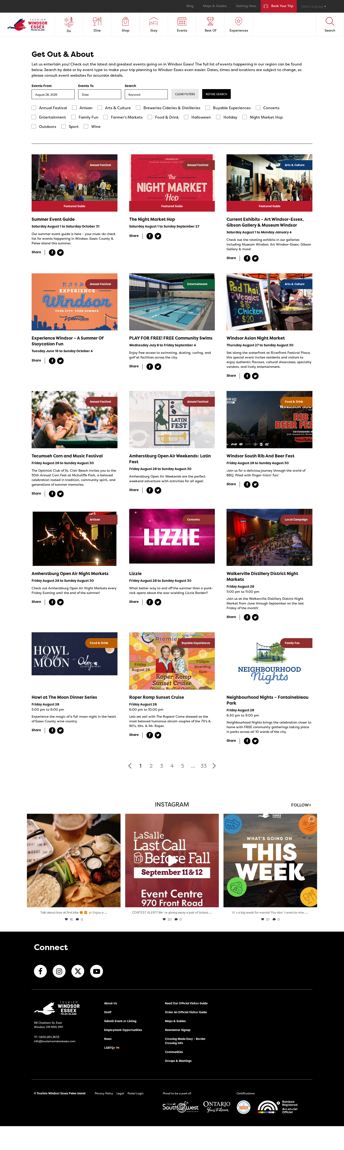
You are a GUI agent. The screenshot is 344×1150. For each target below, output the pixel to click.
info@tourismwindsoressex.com (54, 1041)
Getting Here (246, 6)
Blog (190, 6)
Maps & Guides (215, 6)
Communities (174, 1052)
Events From (42, 85)
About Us (110, 1003)
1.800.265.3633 (49, 1037)
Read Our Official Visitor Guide (186, 1003)
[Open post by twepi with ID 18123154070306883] (270, 860)
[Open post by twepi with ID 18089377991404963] (172, 860)
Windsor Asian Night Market (256, 338)
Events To (86, 85)
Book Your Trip (282, 6)
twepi (73, 819)
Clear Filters (185, 94)
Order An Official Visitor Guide (186, 1012)
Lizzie (135, 573)
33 (204, 765)
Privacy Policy (104, 1093)
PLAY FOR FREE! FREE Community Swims (170, 338)
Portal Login (135, 1093)
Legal (120, 1093)
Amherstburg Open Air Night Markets (70, 573)
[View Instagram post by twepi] (116, 901)
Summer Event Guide (53, 219)
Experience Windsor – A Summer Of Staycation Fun (67, 341)
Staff (107, 1012)
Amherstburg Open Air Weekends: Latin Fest (170, 459)
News (108, 1039)
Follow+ (301, 805)
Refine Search (216, 94)
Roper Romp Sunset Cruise (156, 697)
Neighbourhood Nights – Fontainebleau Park (267, 700)
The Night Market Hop (152, 219)
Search (130, 85)
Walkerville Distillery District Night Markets (262, 576)
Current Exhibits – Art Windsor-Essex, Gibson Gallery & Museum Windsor (265, 222)
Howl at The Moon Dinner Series (64, 697)
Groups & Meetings (178, 1061)
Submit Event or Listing (120, 1021)
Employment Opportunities (123, 1030)
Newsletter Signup (177, 1030)
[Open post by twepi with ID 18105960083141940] (74, 860)
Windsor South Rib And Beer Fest (260, 456)
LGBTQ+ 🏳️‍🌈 (112, 1048)
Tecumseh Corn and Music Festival (67, 456)
